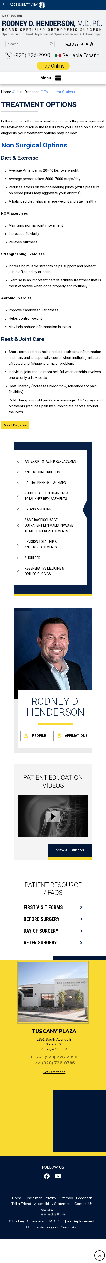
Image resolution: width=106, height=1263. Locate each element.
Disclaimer (33, 1198)
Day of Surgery (41, 931)
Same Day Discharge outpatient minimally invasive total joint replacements (49, 525)
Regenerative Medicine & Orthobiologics (44, 571)
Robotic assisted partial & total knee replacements (47, 496)
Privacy (50, 1198)
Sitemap (66, 1198)
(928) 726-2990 (32, 55)
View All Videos (70, 850)
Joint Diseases (27, 92)
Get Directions (54, 1072)
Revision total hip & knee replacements (41, 544)
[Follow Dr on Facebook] (47, 1176)
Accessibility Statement (52, 1204)
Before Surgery (42, 919)
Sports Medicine (38, 509)
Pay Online (53, 66)
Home (6, 92)
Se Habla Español (81, 55)
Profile (39, 736)
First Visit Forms (43, 907)
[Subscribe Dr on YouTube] (58, 1176)
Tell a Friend (21, 1204)
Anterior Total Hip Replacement (51, 461)
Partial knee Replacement (46, 482)
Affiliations (76, 736)
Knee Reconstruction (42, 472)
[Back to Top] (99, 1255)
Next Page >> (15, 425)
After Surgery (40, 943)
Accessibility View (24, 4)
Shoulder (32, 558)
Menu (45, 78)
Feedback (84, 1198)
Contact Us (83, 1204)
